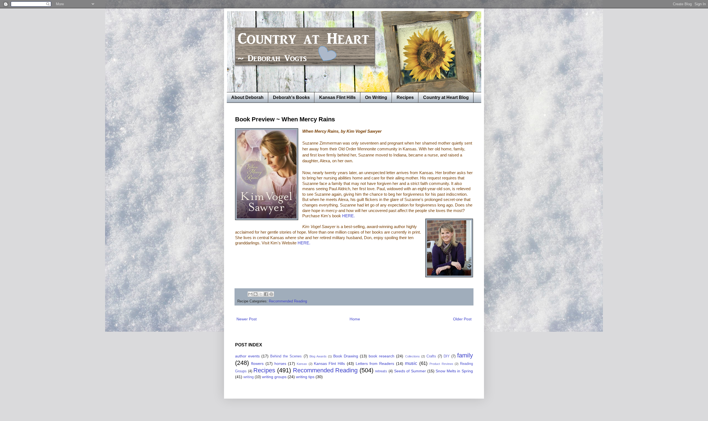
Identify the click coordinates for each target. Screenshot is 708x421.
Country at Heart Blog (446, 97)
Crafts (431, 356)
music (411, 363)
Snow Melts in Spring (454, 371)
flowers (257, 363)
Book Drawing (345, 356)
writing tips (305, 377)
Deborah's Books (291, 97)
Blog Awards (318, 356)
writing (248, 377)
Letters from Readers (375, 363)
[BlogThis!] (255, 294)
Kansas (302, 363)
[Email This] (250, 294)
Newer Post (246, 319)
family (465, 355)
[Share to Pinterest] (271, 294)
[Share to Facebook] (266, 294)
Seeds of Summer (410, 371)
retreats (381, 371)
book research (381, 356)
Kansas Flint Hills (337, 97)
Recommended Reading (288, 301)
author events (247, 356)
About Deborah (247, 97)
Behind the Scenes (286, 356)
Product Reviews (441, 363)
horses (280, 363)
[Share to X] (261, 294)
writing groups (274, 377)
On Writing (376, 97)
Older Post (462, 319)
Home (355, 319)
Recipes (405, 97)
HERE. (349, 215)
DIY (447, 356)
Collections (412, 356)
